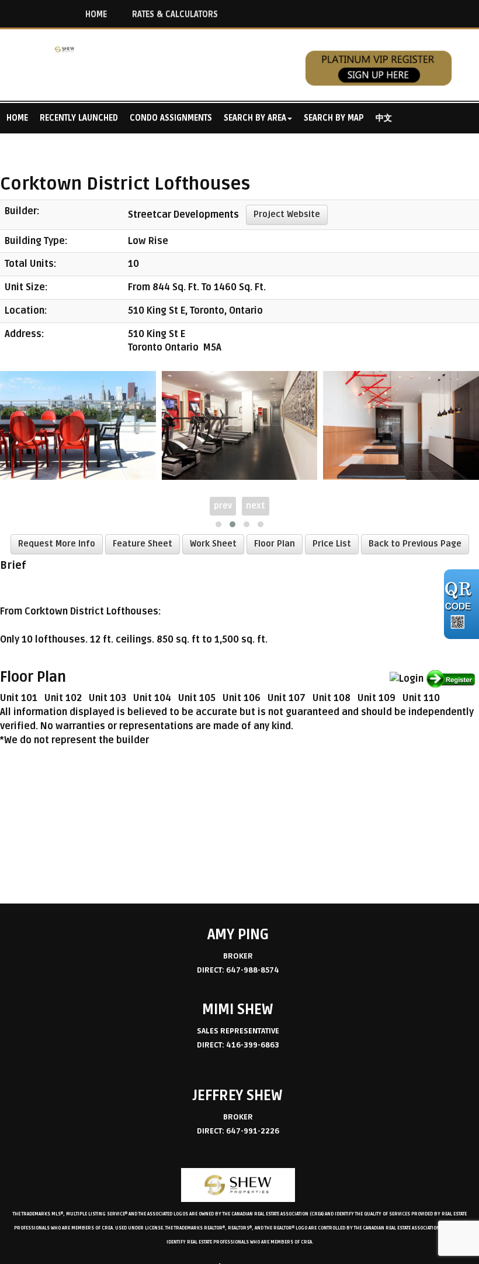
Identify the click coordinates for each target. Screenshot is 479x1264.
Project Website (287, 214)
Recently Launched (79, 118)
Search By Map (334, 118)
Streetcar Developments (183, 214)
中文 (384, 118)
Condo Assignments (171, 118)
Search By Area (255, 118)
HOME (96, 14)
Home (17, 118)
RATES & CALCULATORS (175, 14)
